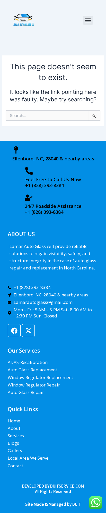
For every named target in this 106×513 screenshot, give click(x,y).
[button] (88, 20)
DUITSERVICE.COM (67, 486)
